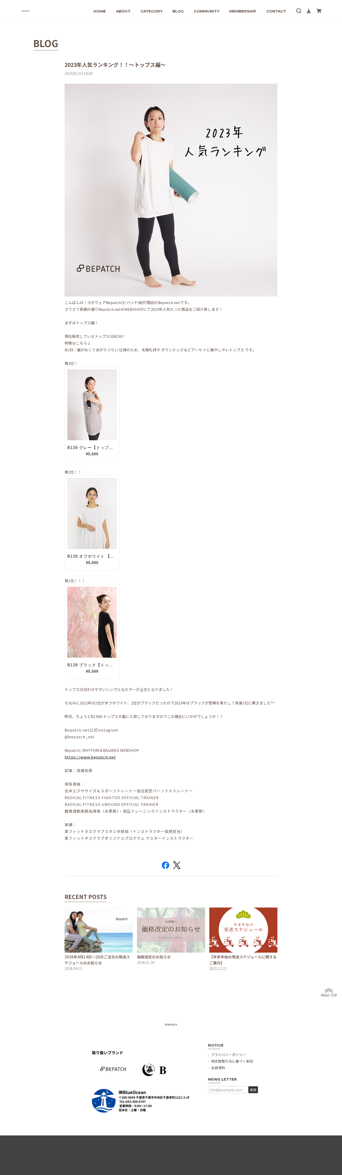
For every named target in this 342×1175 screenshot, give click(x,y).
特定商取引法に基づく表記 (232, 1061)
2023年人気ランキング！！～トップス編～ (115, 64)
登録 (253, 1089)
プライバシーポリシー (228, 1054)
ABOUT (123, 11)
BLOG (178, 11)
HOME (100, 11)
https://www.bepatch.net (90, 757)
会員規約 (218, 1067)
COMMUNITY (206, 11)
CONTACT (276, 11)
